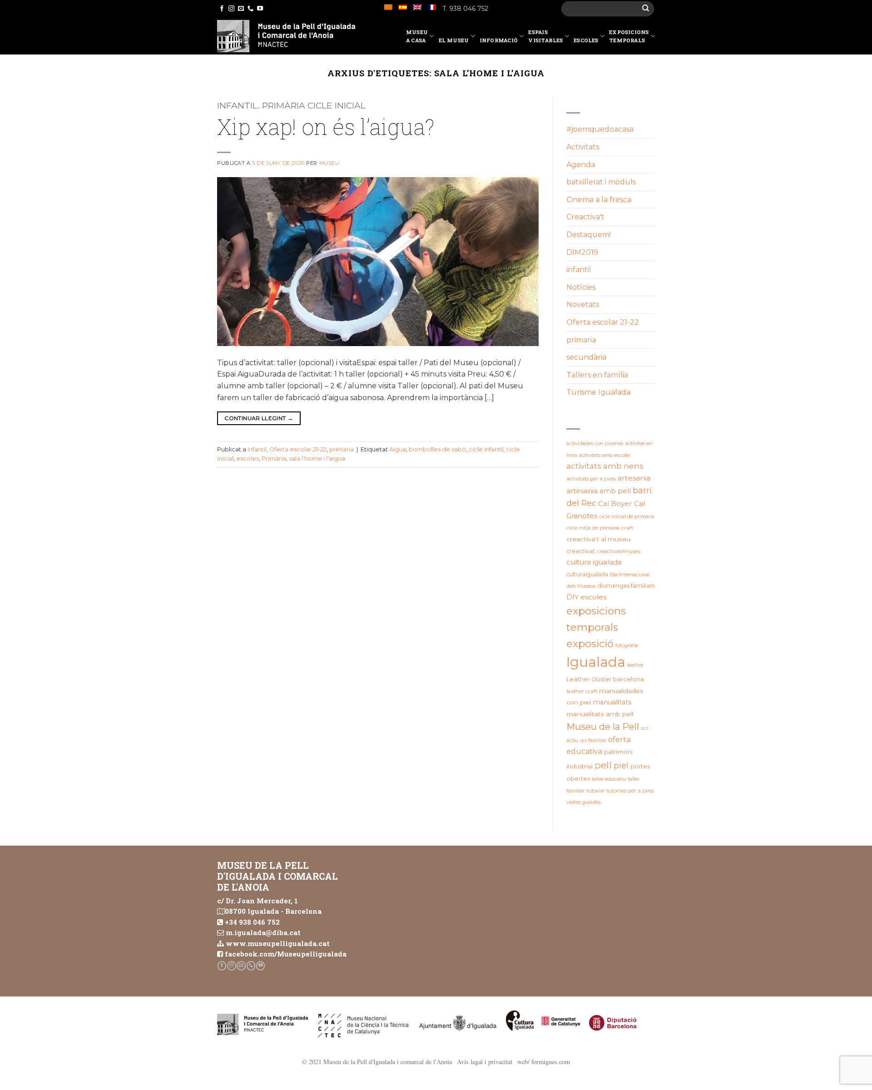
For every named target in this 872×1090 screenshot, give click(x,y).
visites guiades (583, 802)
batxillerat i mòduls (601, 182)
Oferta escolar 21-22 (298, 449)
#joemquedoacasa (600, 129)
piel (621, 765)
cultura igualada (594, 562)
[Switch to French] (432, 7)
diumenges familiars (625, 585)
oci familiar (593, 740)
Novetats (582, 304)
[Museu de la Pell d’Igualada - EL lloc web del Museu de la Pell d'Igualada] (286, 36)
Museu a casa (417, 36)
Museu (329, 163)
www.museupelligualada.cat (278, 943)
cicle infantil (486, 449)
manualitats (612, 702)
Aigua (397, 449)
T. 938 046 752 (465, 9)
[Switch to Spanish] (403, 7)
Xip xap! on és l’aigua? (326, 126)
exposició (590, 644)
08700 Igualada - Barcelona (273, 911)
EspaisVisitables (545, 36)
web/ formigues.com (543, 1061)
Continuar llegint (258, 418)
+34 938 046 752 (252, 921)
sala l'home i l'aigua (317, 458)
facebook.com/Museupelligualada (286, 953)
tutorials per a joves (630, 791)
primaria (341, 449)
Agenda (580, 164)
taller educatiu (609, 779)
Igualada (595, 662)
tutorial (595, 791)
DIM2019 (582, 252)
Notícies (580, 287)
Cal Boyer (615, 503)
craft (627, 528)
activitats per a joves (591, 479)
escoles (247, 458)
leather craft (581, 691)
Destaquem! (588, 234)
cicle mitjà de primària (592, 528)
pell (603, 765)
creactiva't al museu (598, 539)
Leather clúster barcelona (605, 679)
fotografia (626, 646)
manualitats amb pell (599, 714)
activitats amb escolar (604, 455)
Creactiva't (585, 217)
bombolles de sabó (437, 449)
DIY (572, 597)
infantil (257, 449)
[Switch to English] (417, 7)
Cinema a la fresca (598, 199)
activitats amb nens (605, 466)
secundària (586, 357)
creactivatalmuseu (618, 552)
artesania (634, 478)
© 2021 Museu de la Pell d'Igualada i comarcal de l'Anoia (377, 1061)
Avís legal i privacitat (484, 1061)
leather (635, 665)
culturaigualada (587, 574)
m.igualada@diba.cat (263, 932)
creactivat (580, 551)
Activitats (582, 147)
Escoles (586, 40)
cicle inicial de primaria (626, 516)
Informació (499, 40)
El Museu (454, 40)
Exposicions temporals (629, 36)
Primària (274, 458)
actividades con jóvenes (594, 443)
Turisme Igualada (598, 392)
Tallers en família (597, 375)
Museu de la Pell (602, 726)
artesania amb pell (598, 490)
